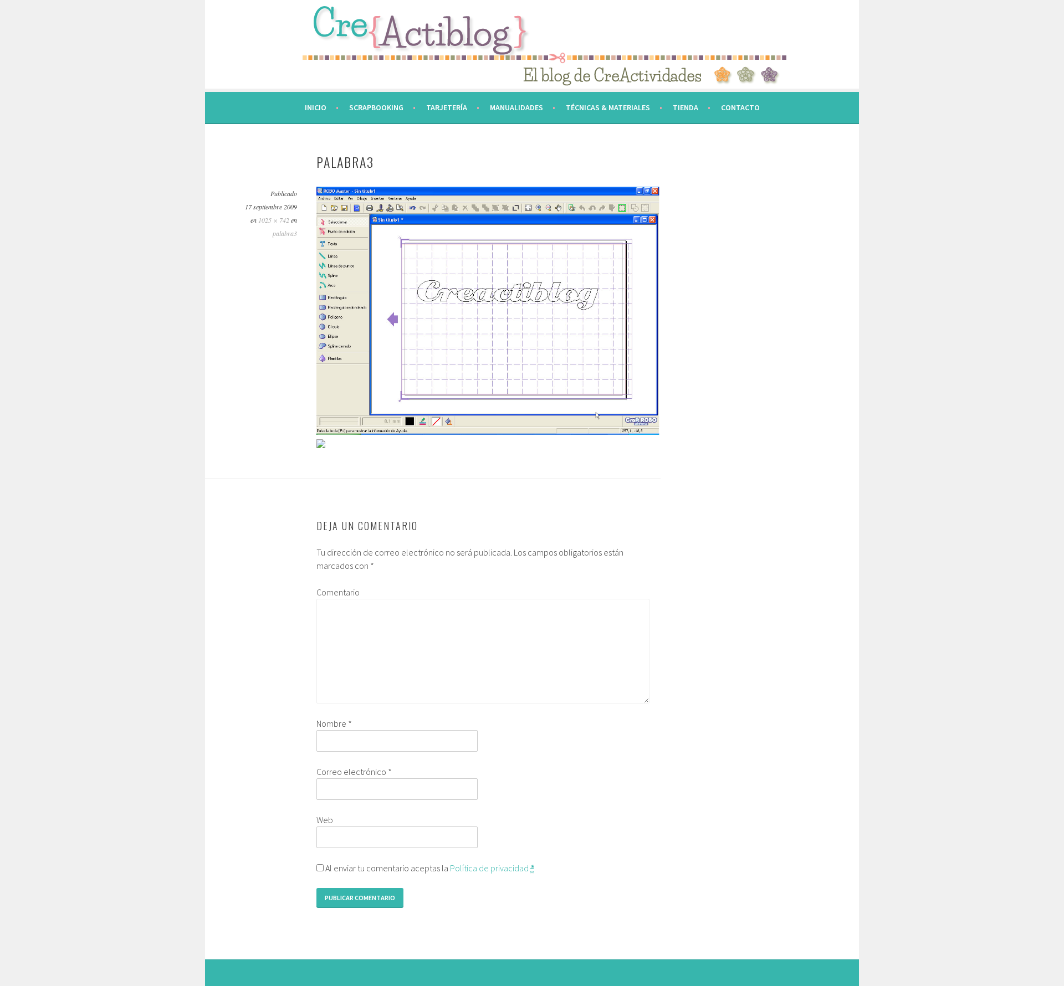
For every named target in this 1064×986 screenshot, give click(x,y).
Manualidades (516, 107)
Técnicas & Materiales (608, 107)
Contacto (740, 107)
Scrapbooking (376, 107)
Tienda (685, 107)
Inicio (315, 107)
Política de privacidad (489, 868)
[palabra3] (487, 431)
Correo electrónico (354, 771)
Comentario (338, 592)
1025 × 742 (273, 219)
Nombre (334, 723)
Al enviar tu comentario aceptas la (429, 868)
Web (324, 819)
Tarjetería (446, 107)
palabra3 (285, 233)
